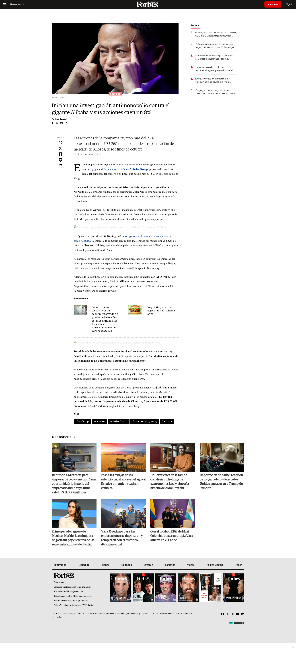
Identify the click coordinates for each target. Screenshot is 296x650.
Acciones (99, 421)
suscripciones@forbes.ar (76, 601)
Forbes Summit (215, 565)
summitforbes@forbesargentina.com (76, 596)
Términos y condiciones (127, 614)
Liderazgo (84, 565)
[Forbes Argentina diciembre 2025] (188, 588)
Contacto (80, 614)
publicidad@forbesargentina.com (76, 587)
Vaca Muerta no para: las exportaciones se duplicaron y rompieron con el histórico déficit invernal (122, 538)
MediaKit (57, 614)
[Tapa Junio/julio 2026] (120, 588)
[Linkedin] (60, 166)
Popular (195, 25)
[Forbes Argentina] (148, 4)
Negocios (126, 565)
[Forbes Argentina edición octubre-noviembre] (211, 588)
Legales (144, 614)
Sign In (289, 4)
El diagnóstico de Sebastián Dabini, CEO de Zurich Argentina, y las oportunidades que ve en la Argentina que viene (216, 34)
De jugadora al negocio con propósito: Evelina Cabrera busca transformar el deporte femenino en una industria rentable (215, 92)
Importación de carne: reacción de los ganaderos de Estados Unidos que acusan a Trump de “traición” (221, 482)
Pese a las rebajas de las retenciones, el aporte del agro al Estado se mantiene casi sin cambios (123, 482)
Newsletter (68, 614)
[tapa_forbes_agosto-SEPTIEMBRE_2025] (233, 588)
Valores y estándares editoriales (100, 614)
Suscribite (272, 4)
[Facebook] (60, 154)
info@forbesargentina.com (72, 592)
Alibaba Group (118, 421)
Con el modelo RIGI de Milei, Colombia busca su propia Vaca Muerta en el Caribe (171, 536)
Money (105, 565)
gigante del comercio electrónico (120, 169)
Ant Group (82, 421)
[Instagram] (232, 614)
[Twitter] (60, 148)
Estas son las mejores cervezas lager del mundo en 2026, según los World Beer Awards (215, 46)
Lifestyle (148, 565)
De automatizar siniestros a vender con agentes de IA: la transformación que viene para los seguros (215, 80)
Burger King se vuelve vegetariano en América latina (161, 310)
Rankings (170, 565)
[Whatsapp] (60, 143)
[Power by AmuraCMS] (236, 623)
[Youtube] (237, 614)
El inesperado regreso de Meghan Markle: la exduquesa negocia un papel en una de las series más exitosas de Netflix (73, 538)
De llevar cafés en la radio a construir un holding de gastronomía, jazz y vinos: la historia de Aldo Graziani (169, 482)
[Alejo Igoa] (165, 588)
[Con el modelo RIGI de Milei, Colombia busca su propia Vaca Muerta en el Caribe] (172, 513)
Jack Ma (167, 421)
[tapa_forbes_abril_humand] (143, 588)
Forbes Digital (59, 119)
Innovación (60, 565)
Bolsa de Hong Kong (145, 421)
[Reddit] (60, 160)
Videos (191, 565)
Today (238, 565)
